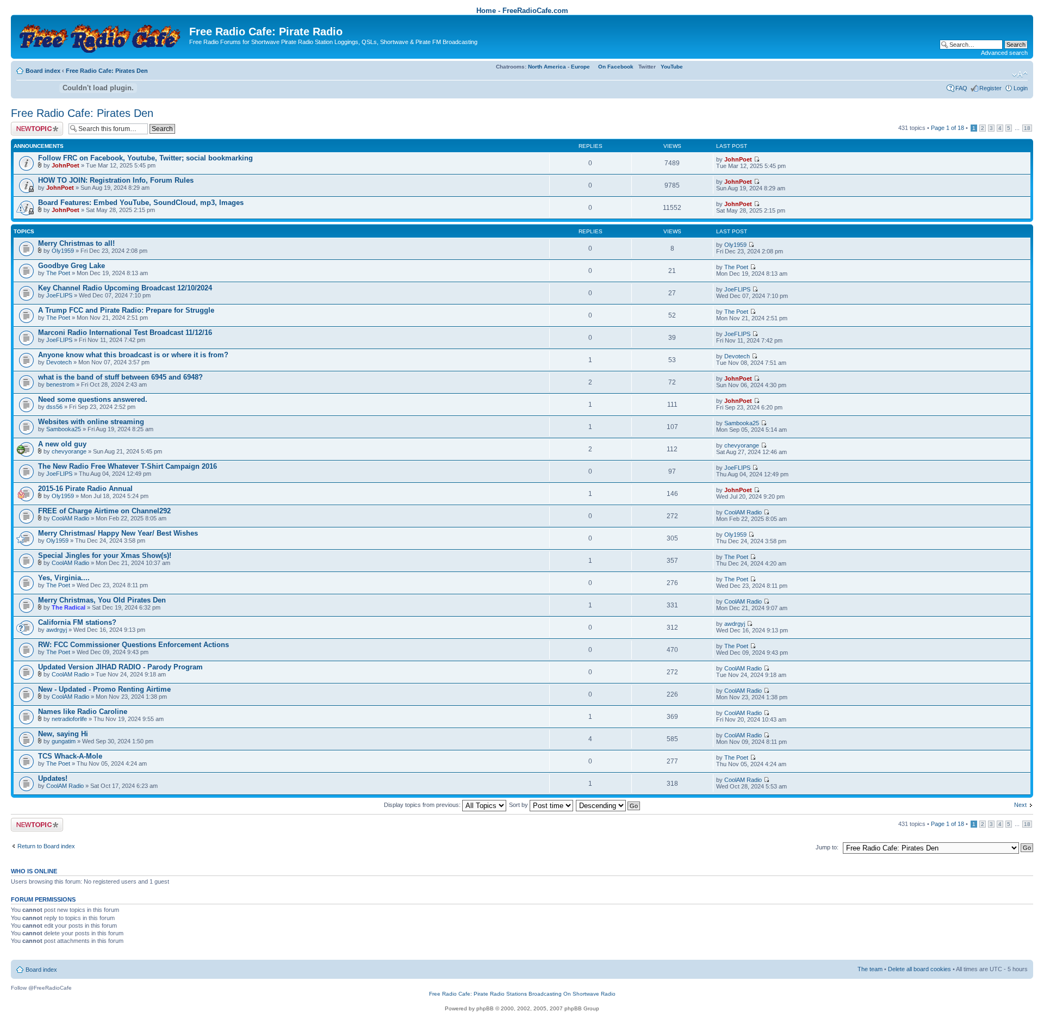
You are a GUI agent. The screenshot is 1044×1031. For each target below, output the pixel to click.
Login (1021, 88)
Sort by (519, 805)
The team (870, 969)
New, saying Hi (63, 734)
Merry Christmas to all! (76, 243)
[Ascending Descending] (608, 805)
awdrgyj (56, 629)
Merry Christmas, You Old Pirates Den (102, 600)
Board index (43, 70)
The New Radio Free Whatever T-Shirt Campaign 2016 (127, 466)
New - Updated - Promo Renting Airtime (104, 689)
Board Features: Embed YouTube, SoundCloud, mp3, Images (141, 202)
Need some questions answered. (92, 399)
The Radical (68, 607)
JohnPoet (65, 165)
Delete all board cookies (919, 969)
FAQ (961, 88)
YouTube (672, 67)
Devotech (59, 362)
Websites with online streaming (91, 422)
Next (1020, 805)
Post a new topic (32, 125)
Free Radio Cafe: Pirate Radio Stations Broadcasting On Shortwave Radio (522, 994)
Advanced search (1004, 52)
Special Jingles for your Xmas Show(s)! (104, 555)
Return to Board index (46, 846)
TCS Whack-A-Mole (70, 756)
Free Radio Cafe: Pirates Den (107, 70)
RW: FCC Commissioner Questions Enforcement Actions (133, 645)
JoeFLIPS (59, 295)
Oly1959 (63, 250)
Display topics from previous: (423, 805)
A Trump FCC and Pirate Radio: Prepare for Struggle (126, 310)
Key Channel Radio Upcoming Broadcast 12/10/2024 (125, 288)
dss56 (54, 406)
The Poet (58, 273)
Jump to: (827, 847)
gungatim (64, 741)
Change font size (1020, 74)
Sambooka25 (63, 429)
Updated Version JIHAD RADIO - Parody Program (120, 667)
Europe (580, 67)
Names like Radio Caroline (82, 711)
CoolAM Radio (70, 518)
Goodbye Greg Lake (71, 266)
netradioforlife (69, 719)
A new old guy (62, 444)
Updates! (52, 778)
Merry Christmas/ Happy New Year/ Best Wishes (118, 533)
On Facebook (615, 67)
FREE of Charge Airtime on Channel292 (104, 511)
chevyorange (69, 451)
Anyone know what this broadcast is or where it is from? (133, 355)
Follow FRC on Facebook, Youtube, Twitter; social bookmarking (145, 158)
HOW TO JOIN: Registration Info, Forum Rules (116, 180)
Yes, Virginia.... (64, 578)
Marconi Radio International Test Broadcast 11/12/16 (125, 332)
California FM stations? (77, 622)
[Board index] (101, 35)
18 (1027, 128)
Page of (947, 128)
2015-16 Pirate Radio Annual (85, 489)
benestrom (60, 384)
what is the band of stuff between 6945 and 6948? (120, 377)
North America (547, 67)
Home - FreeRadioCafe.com (522, 11)
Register (990, 88)
